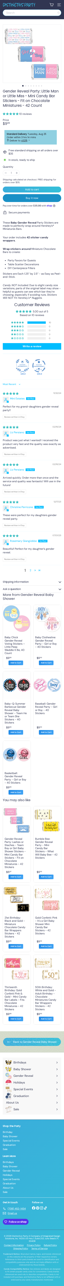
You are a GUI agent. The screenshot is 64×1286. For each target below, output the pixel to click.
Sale (5, 1149)
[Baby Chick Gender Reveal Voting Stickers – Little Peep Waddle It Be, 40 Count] (17, 636)
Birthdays (8, 1162)
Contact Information (14, 1245)
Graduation (9, 1145)
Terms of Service (39, 1248)
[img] (11, 393)
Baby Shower (10, 1136)
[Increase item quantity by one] (17, 173)
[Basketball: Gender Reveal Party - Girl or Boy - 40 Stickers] (17, 769)
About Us (8, 1187)
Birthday (7, 1132)
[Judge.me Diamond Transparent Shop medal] (38, 365)
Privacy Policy (34, 1245)
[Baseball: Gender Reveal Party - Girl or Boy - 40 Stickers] (47, 704)
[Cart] (51, 5)
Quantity (8, 166)
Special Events (11, 1140)
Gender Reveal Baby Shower (28, 596)
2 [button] (30, 570)
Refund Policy (50, 1245)
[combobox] (32, 13)
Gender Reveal (11, 1170)
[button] (11, 114)
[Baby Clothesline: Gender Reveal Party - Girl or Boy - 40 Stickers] (47, 636)
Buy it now (32, 198)
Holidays (7, 1175)
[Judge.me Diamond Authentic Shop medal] (22, 365)
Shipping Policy (20, 1248)
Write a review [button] (32, 346)
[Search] (58, 13)
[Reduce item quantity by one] (6, 173)
